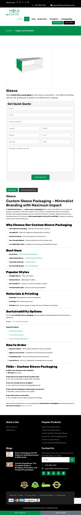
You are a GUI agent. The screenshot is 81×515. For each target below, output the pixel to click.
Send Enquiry (40, 177)
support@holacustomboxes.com (63, 5)
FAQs (21, 495)
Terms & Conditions (46, 495)
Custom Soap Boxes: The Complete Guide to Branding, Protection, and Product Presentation (26, 466)
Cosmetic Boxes (31, 262)
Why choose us (11, 427)
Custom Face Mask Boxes (51, 430)
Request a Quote (26, 406)
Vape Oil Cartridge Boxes (51, 427)
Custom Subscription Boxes (34, 258)
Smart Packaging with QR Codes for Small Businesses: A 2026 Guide (27, 455)
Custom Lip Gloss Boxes (50, 440)
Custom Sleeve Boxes (16, 331)
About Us (13, 495)
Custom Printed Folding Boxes (18, 339)
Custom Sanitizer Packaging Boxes (54, 433)
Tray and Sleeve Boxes (16, 335)
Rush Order (69, 22)
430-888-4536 (40, 5)
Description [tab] (12, 190)
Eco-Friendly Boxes (32, 266)
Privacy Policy (31, 495)
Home (9, 30)
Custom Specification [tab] (28, 190)
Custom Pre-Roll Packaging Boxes (54, 436)
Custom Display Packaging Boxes (54, 443)
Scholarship (61, 495)
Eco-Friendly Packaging (20, 321)
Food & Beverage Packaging (28, 254)
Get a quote (57, 22)
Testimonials (10, 430)
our (23, 209)
